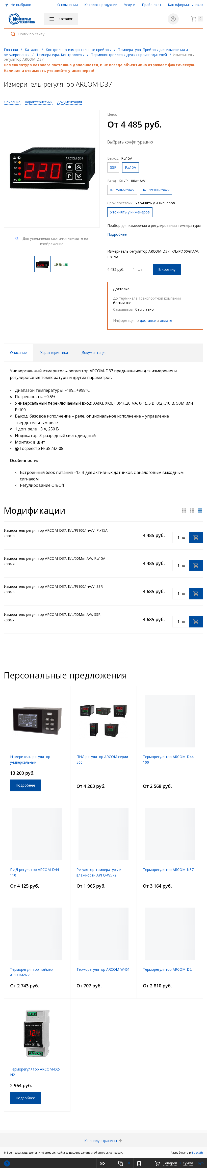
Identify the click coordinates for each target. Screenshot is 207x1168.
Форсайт (197, 1152)
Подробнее (117, 234)
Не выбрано (20, 4)
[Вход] (173, 19)
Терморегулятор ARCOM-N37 (168, 869)
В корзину (166, 269)
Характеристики (39, 102)
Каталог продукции (100, 4)
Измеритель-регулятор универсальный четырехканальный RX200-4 (34, 762)
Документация (69, 102)
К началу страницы (101, 1140)
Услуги (129, 4)
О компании (67, 4)
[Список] (200, 510)
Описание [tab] (18, 352)
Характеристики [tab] (54, 352)
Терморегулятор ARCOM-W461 (103, 969)
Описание (12, 102)
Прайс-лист (151, 4)
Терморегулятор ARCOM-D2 (167, 969)
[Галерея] (192, 510)
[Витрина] (184, 510)
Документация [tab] (94, 352)
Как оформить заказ (185, 4)
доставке (148, 320)
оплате (166, 320)
